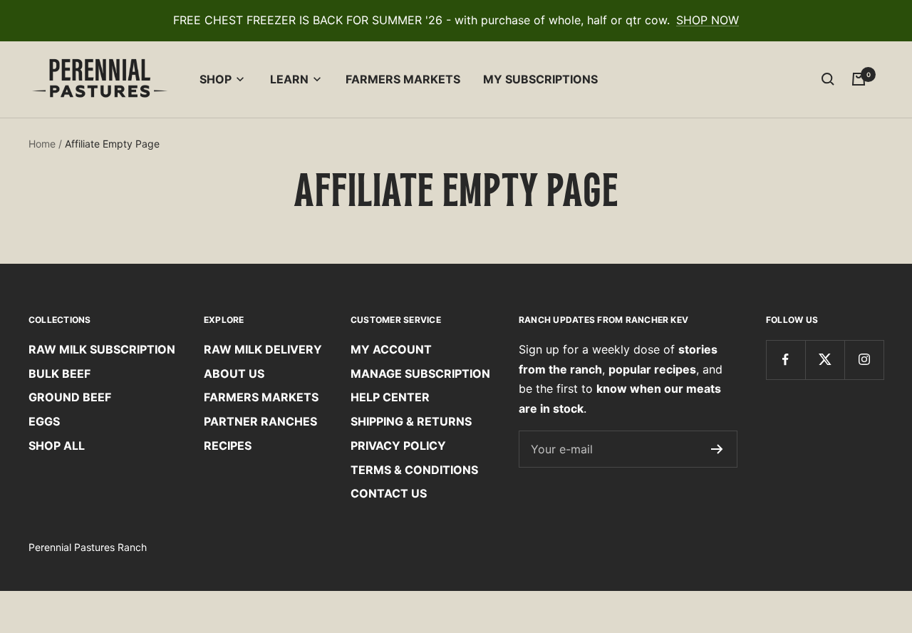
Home (42, 144)
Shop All (56, 445)
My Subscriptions (540, 79)
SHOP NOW (707, 20)
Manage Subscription (420, 373)
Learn (289, 79)
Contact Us (389, 493)
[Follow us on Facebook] (785, 359)
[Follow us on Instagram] (864, 359)
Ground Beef (69, 397)
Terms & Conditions (414, 470)
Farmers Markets (403, 79)
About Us (234, 373)
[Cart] (858, 79)
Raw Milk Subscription (101, 349)
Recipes (228, 445)
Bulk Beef (59, 373)
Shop (216, 79)
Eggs (44, 421)
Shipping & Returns (411, 421)
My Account (391, 349)
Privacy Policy (398, 445)
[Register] (717, 449)
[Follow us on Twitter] (824, 359)
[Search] (828, 79)
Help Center (390, 397)
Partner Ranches (260, 421)
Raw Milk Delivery (263, 349)
